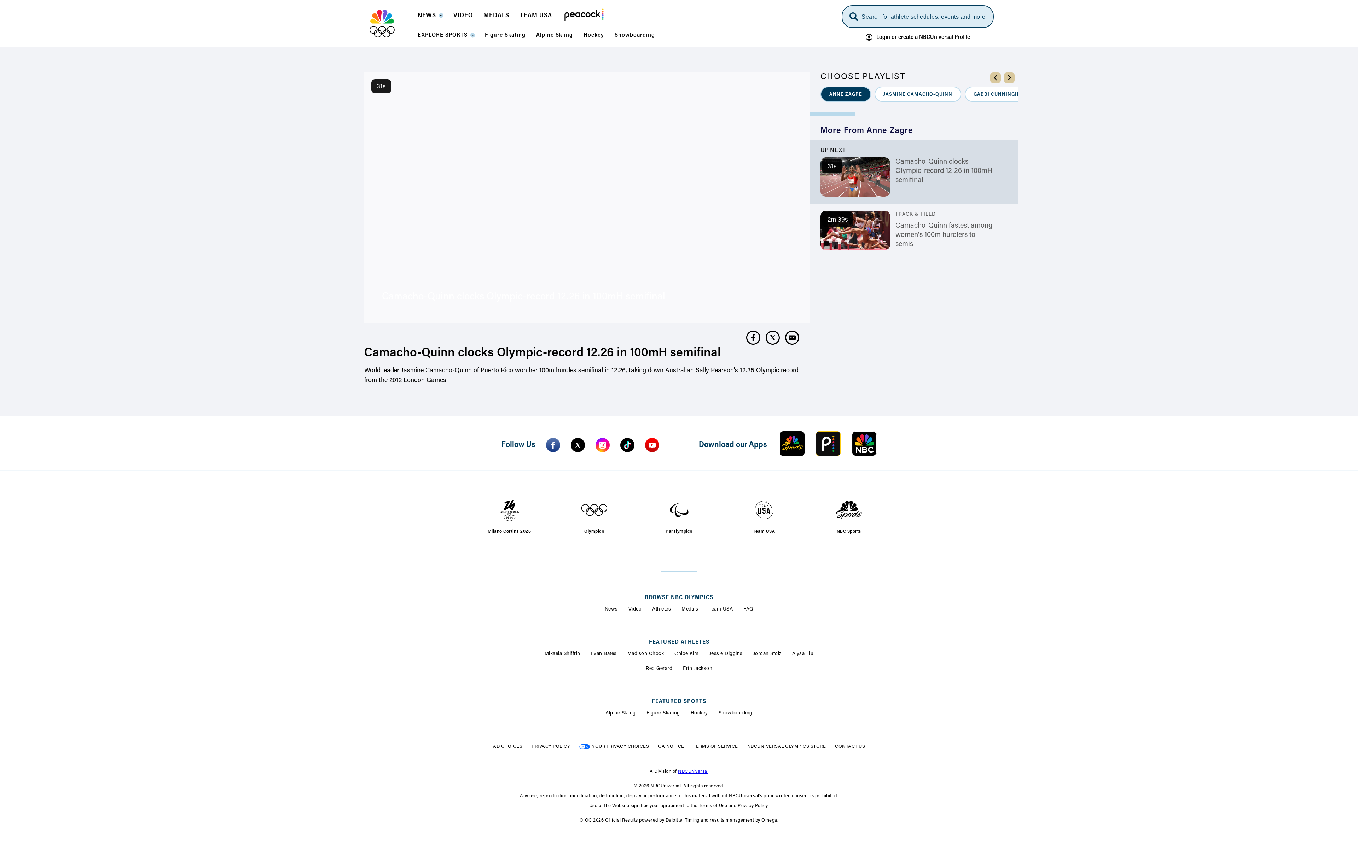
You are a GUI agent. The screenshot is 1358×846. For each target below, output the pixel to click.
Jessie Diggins (726, 654)
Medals (689, 609)
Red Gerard (659, 668)
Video (635, 609)
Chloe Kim (686, 654)
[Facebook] (553, 445)
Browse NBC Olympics (679, 597)
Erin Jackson (697, 668)
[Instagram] (603, 445)
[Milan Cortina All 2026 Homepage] (391, 23)
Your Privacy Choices (620, 746)
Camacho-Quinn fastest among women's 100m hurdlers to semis (943, 235)
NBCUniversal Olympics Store (786, 746)
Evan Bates (604, 654)
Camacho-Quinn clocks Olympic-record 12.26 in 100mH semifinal (944, 171)
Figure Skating (663, 713)
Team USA (721, 609)
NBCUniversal (693, 771)
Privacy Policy (551, 746)
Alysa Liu (803, 654)
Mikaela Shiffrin (562, 654)
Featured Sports (679, 701)
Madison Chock (645, 654)
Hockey (699, 713)
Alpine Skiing (620, 713)
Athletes (661, 609)
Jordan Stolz (767, 654)
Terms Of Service (715, 746)
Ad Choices (507, 746)
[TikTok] (627, 445)
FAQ (748, 609)
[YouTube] (652, 445)
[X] (578, 445)
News (611, 609)
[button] (430, 17)
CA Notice (671, 746)
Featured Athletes (679, 642)
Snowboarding (736, 713)
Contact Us (850, 746)
